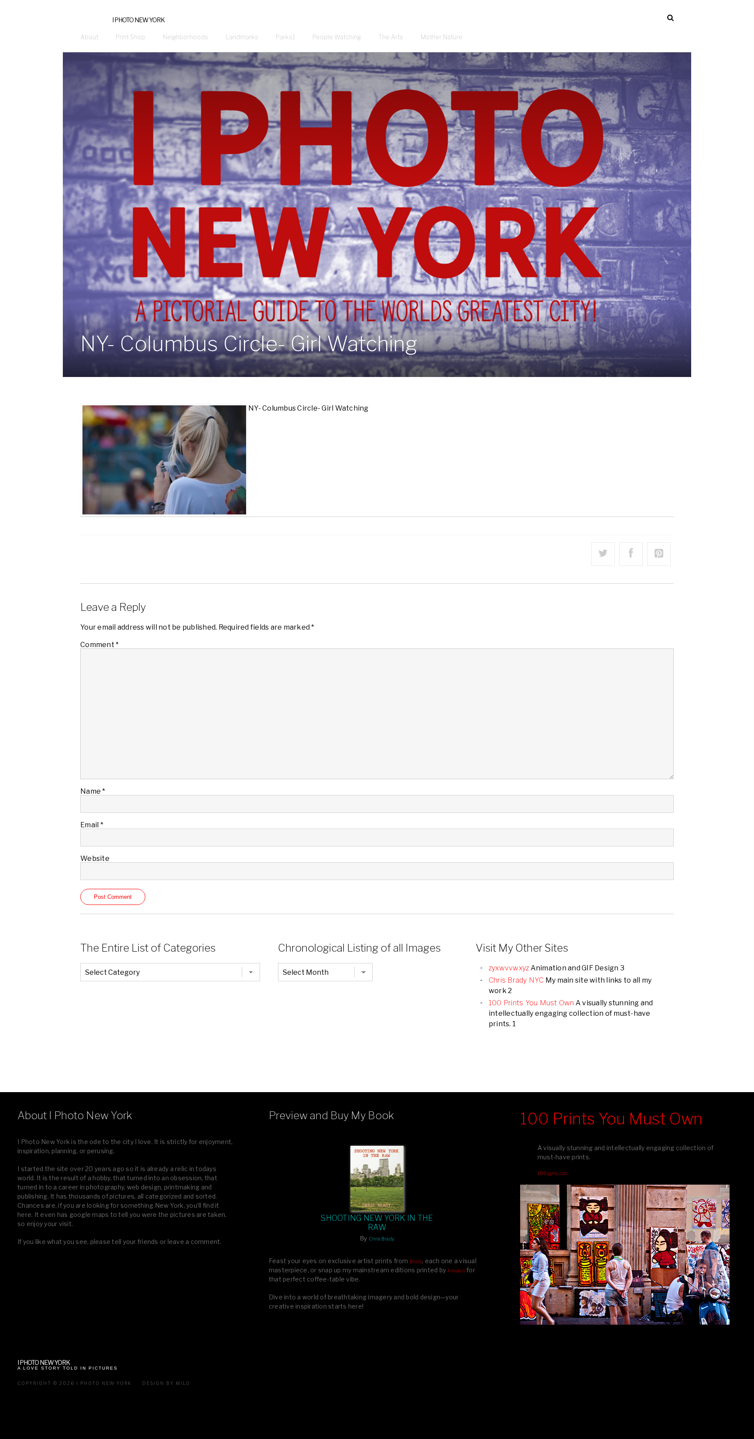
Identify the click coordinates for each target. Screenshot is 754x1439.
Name (93, 791)
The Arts (390, 37)
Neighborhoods (185, 37)
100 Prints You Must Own (531, 1003)
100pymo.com (553, 1173)
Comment (99, 645)
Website (95, 858)
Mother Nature (442, 37)
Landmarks (242, 37)
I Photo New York (138, 20)
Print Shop (130, 37)
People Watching (336, 37)
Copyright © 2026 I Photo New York (74, 1383)
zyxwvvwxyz (509, 968)
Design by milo (166, 1383)
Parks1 (285, 37)
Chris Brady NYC (516, 980)
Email (91, 825)
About (89, 37)
